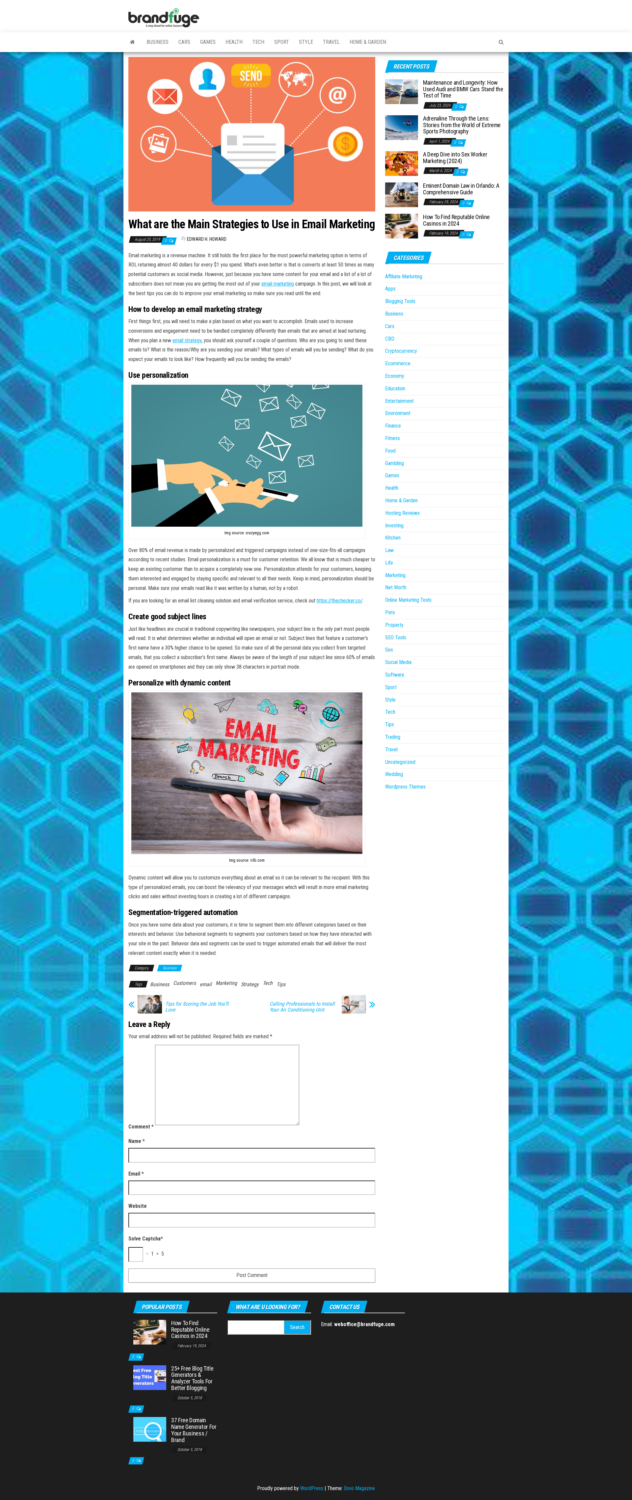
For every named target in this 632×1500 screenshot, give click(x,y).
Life (389, 563)
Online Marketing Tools (408, 600)
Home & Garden (368, 42)
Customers (184, 983)
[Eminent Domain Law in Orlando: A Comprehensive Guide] (401, 194)
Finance (393, 426)
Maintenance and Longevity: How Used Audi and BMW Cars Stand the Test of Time (463, 89)
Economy (394, 376)
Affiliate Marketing (403, 276)
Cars (184, 42)
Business (157, 42)
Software (394, 675)
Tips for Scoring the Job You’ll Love (196, 1007)
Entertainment (399, 401)
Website (137, 1206)
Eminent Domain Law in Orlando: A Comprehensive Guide (461, 189)
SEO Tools (395, 637)
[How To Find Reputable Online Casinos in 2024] (401, 226)
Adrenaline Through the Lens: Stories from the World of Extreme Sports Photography (462, 125)
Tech (258, 42)
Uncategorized (400, 762)
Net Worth (395, 587)
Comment (141, 1127)
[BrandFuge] (132, 42)
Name (136, 1141)
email (206, 984)
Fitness (392, 438)
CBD (389, 339)
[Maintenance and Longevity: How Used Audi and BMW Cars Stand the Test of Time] (401, 91)
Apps (390, 289)
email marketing (277, 284)
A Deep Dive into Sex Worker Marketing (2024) (455, 157)
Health (234, 42)
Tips (280, 984)
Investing (394, 525)
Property (394, 625)
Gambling (394, 463)
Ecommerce (397, 363)
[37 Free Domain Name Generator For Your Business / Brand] (149, 1429)
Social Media (398, 662)
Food (390, 451)
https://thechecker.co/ (340, 600)
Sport (281, 42)
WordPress (311, 1488)
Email (136, 1174)
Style (306, 42)
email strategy (186, 340)
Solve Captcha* (145, 1239)
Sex (389, 650)
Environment (397, 413)
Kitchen (393, 538)
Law (389, 550)
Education (395, 388)
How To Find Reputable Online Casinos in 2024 (456, 220)
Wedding (394, 774)
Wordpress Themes (405, 787)
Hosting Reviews (402, 513)
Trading (392, 737)
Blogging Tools (400, 301)
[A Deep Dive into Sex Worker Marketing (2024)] (401, 163)
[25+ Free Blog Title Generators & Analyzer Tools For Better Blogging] (149, 1377)
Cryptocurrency (401, 351)
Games (208, 42)
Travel (331, 42)
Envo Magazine (359, 1488)
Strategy (250, 984)
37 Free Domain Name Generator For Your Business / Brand (194, 1430)
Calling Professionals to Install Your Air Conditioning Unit (302, 1007)
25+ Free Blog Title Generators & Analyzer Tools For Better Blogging (192, 1378)
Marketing (226, 983)
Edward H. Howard (206, 239)
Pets (390, 612)
